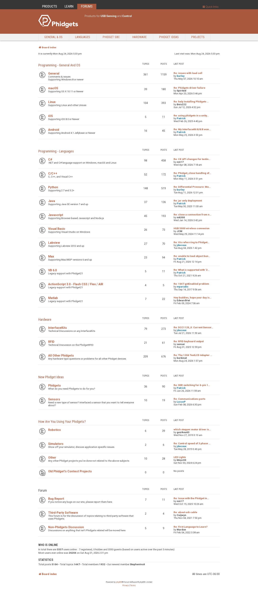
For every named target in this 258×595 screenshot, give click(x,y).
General (53, 73)
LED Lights (180, 457)
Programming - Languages (56, 151)
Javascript (55, 215)
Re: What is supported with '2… (191, 269)
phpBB (119, 582)
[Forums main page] (59, 21)
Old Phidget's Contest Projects (70, 471)
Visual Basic (56, 229)
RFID (51, 342)
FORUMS (87, 6)
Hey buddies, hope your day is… (192, 297)
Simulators (55, 444)
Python (53, 187)
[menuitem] (125, 585)
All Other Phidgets (61, 355)
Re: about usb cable (185, 512)
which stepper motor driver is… (192, 429)
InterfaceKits (57, 328)
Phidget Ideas (169, 37)
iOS (50, 116)
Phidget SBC (111, 37)
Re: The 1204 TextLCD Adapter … (193, 355)
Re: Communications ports (189, 398)
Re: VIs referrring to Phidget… (191, 242)
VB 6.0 (52, 270)
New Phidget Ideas (51, 377)
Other (52, 457)
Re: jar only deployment (188, 200)
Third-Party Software (63, 512)
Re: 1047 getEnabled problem (191, 283)
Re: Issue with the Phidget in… (191, 498)
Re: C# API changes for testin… (192, 159)
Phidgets (54, 385)
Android (53, 129)
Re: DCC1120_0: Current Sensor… (193, 327)
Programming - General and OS (59, 65)
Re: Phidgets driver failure (189, 87)
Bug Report (56, 498)
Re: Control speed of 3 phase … (192, 443)
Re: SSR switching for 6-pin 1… (192, 385)
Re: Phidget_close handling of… (192, 173)
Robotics (54, 430)
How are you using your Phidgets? (62, 422)
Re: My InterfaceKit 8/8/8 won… (192, 129)
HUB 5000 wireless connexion (191, 228)
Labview (54, 242)
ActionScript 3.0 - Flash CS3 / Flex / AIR (75, 284)
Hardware (44, 319)
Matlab (53, 298)
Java (51, 201)
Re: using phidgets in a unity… (191, 115)
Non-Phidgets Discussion (66, 527)
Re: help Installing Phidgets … (191, 101)
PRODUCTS (49, 6)
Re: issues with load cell (188, 73)
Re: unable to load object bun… (192, 256)
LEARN (69, 6)
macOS (53, 88)
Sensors (54, 399)
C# (50, 159)
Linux (52, 102)
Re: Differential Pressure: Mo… (192, 186)
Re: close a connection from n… (192, 214)
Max (51, 256)
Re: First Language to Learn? (191, 526)
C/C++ (52, 173)
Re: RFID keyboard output (189, 341)
